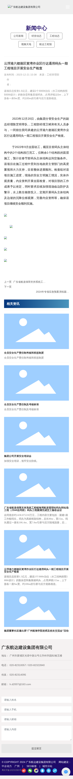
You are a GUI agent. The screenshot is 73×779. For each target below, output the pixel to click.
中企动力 (7, 766)
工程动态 (55, 35)
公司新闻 (18, 35)
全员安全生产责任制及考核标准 (21, 404)
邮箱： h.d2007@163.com (16, 684)
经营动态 (36, 35)
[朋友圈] (36, 770)
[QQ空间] (48, 770)
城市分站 (47, 766)
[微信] (30, 770)
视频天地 (26, 44)
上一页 (8, 281)
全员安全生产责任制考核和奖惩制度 (24, 352)
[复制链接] (55, 770)
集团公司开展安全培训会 (17, 456)
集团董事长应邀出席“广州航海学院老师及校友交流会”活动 (36, 630)
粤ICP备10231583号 (12, 770)
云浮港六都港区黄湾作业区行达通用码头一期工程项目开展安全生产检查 (36, 570)
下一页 (8, 286)
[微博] (24, 770)
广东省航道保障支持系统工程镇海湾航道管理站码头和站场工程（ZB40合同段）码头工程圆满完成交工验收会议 (36, 508)
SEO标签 (32, 766)
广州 (17, 766)
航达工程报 (45, 44)
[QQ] (42, 770)
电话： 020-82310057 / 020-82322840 (23, 665)
